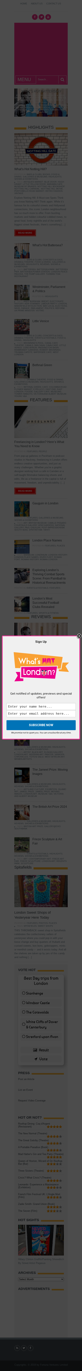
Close (79, 636)
